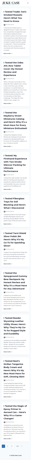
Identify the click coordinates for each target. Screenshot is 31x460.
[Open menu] (27, 3)
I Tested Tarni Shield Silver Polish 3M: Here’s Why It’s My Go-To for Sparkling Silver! (15, 239)
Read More (8, 53)
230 (17, 446)
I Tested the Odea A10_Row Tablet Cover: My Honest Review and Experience (13, 68)
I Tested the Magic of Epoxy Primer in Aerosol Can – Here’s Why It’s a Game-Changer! (15, 412)
